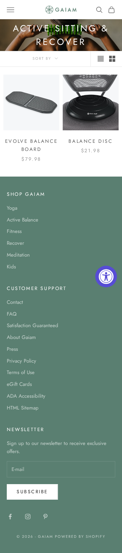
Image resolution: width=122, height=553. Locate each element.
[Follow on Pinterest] (45, 516)
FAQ (12, 314)
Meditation (18, 255)
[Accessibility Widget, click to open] (106, 276)
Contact (15, 302)
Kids (11, 266)
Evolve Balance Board (31, 145)
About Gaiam (21, 337)
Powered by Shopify (80, 536)
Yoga (12, 208)
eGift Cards (19, 384)
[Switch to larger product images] (101, 59)
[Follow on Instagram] (27, 516)
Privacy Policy (21, 361)
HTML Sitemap (23, 408)
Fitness (14, 231)
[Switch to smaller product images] (112, 59)
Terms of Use (21, 372)
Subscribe (32, 491)
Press (12, 349)
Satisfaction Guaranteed (32, 325)
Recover (15, 243)
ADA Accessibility (26, 396)
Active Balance (22, 219)
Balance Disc (90, 141)
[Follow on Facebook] (10, 516)
